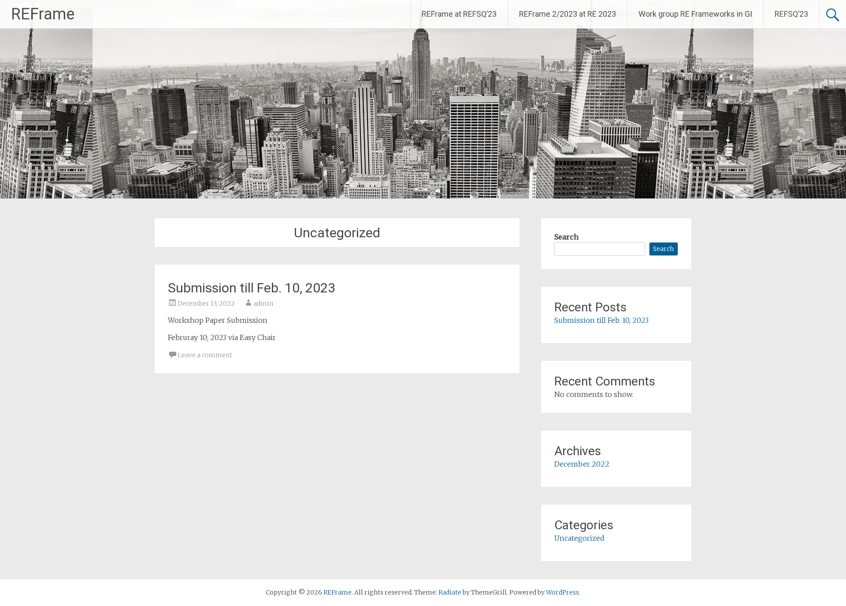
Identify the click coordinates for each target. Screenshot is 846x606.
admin (263, 303)
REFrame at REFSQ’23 (459, 14)
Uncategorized (579, 538)
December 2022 (581, 464)
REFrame (42, 14)
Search (566, 236)
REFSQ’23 (791, 14)
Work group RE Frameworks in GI (695, 14)
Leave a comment (205, 355)
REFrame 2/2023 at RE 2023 (567, 14)
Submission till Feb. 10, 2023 (251, 288)
